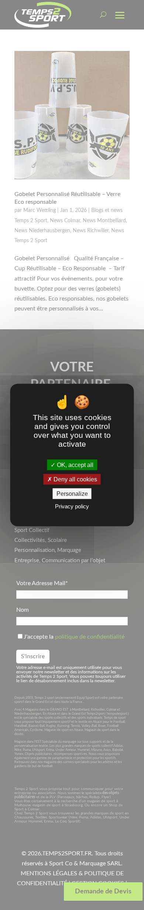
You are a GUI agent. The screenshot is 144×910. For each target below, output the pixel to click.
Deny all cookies (74, 479)
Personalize (72, 494)
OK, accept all (74, 464)
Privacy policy (72, 506)
